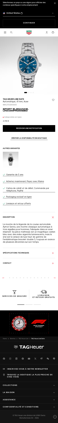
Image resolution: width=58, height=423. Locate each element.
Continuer (39, 23)
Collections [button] (10, 385)
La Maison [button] (9, 392)
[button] (46, 32)
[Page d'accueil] (29, 32)
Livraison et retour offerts (18, 204)
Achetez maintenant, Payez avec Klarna (25, 181)
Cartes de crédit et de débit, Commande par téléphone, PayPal (27, 189)
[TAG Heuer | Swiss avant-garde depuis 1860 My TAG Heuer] (29, 347)
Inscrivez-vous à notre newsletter (27, 369)
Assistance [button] (9, 400)
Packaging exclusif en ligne (19, 197)
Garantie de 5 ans (14, 175)
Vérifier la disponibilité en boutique (29, 138)
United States (13, 13)
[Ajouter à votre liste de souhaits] (53, 100)
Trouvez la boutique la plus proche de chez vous (30, 376)
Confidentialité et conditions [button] (21, 407)
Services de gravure (14, 296)
